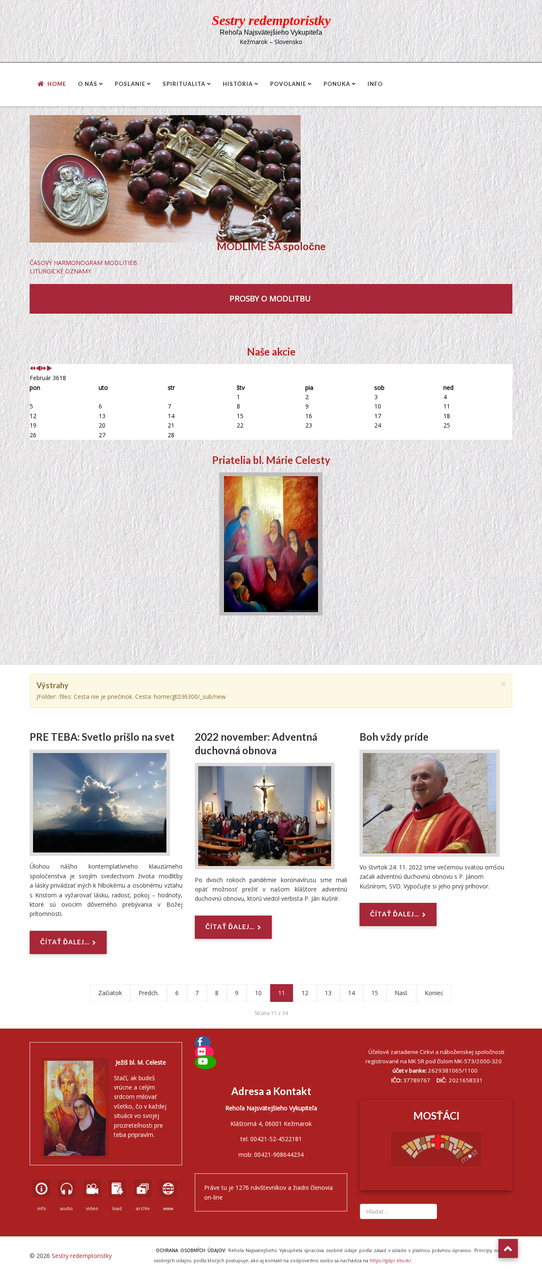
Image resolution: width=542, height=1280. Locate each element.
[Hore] (508, 1248)
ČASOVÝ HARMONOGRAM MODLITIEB (83, 263)
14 (351, 993)
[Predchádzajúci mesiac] (38, 368)
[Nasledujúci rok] (44, 368)
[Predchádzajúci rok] (33, 368)
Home (56, 83)
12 (304, 993)
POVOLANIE (288, 83)
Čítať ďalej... (64, 942)
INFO (375, 83)
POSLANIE (130, 83)
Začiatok (110, 993)
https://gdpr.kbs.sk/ (389, 1260)
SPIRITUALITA (184, 83)
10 (258, 993)
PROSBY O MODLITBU (271, 298)
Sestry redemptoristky (82, 1256)
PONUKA (337, 83)
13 (328, 993)
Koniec (434, 993)
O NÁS (87, 83)
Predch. (148, 993)
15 (374, 993)
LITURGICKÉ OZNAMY (60, 271)
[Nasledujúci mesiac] (49, 368)
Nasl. (401, 993)
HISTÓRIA (238, 83)
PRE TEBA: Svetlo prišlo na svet (102, 737)
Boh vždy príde (394, 737)
